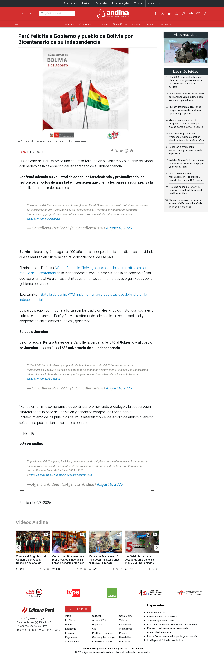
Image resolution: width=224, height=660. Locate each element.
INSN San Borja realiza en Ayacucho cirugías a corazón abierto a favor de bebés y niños (186, 137)
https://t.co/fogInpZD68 (44, 474)
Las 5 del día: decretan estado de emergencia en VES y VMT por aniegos (140, 560)
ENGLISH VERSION (78, 609)
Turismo (138, 3)
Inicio (68, 615)
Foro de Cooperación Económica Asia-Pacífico (172, 624)
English (26, 13)
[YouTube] (176, 13)
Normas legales (121, 3)
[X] (162, 13)
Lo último (69, 24)
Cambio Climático (102, 641)
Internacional (72, 641)
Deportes (97, 624)
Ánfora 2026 (99, 620)
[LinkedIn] (169, 13)
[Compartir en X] (45, 569)
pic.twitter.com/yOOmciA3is (43, 218)
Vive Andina (154, 3)
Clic (94, 628)
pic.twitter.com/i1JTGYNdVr (43, 378)
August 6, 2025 (119, 228)
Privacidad (137, 648)
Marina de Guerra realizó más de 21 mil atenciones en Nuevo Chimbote (104, 560)
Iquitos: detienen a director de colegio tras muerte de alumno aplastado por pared (185, 110)
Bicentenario (71, 3)
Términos (124, 648)
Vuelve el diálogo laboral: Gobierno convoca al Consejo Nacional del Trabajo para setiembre (31, 561)
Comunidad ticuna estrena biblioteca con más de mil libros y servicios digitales (68, 560)
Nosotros (124, 641)
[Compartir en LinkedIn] (48, 569)
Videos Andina (32, 522)
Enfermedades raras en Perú (162, 616)
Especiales (101, 3)
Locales (69, 633)
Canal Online (120, 24)
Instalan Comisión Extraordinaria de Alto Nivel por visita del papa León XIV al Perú (186, 163)
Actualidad (87, 24)
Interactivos (125, 628)
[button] (18, 548)
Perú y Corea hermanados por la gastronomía (172, 636)
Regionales (71, 637)
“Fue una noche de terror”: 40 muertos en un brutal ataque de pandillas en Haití (186, 190)
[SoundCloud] (191, 13)
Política (69, 624)
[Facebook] (155, 13)
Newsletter (166, 24)
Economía (70, 628)
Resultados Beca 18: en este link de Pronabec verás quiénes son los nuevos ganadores (186, 97)
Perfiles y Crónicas (102, 633)
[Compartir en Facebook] (41, 569)
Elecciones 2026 (156, 612)
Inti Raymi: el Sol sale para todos (165, 640)
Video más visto (186, 35)
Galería (104, 24)
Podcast (149, 24)
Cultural (96, 615)
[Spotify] (198, 13)
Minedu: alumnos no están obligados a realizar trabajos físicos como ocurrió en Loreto (186, 123)
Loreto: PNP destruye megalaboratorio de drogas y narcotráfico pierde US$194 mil (185, 177)
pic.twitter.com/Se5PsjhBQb (75, 474)
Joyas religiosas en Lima (160, 620)
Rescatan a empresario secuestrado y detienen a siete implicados (185, 150)
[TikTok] (205, 13)
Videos (136, 24)
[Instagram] (184, 13)
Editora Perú (89, 648)
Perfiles (86, 3)
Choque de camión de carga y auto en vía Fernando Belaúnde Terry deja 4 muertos (185, 203)
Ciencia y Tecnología (103, 637)
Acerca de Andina (107, 648)
